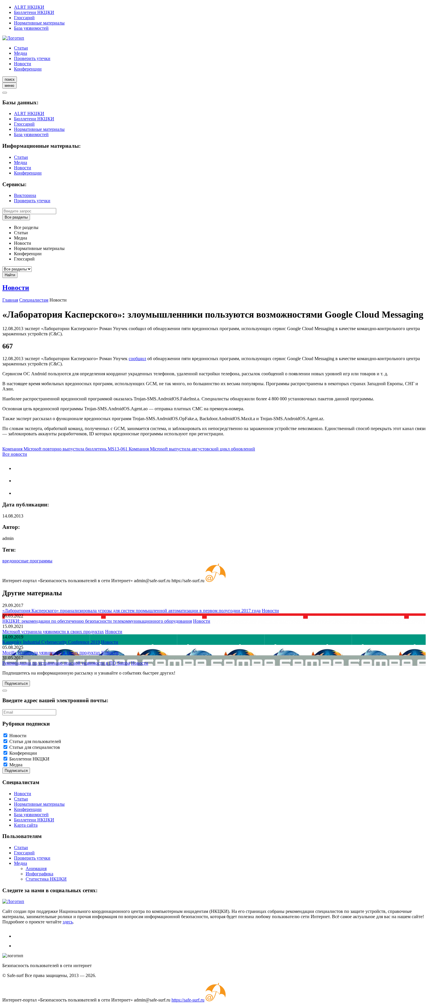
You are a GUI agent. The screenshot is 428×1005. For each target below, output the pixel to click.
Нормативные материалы (39, 22)
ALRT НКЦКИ (29, 7)
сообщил (137, 358)
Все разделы (16, 217)
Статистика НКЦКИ (46, 878)
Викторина (25, 195)
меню (9, 85)
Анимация (36, 868)
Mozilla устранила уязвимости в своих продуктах (51, 652)
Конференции (28, 68)
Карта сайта (26, 825)
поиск (10, 79)
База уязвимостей (31, 28)
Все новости (14, 454)
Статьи (21, 47)
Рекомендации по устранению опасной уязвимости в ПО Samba (66, 663)
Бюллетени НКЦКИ (34, 12)
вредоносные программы (27, 560)
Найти (10, 275)
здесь (68, 921)
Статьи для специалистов (34, 747)
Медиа (20, 53)
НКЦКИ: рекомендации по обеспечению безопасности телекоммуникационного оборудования (97, 621)
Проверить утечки (32, 58)
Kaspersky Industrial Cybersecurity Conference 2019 (51, 642)
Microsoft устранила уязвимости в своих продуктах (53, 631)
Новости (22, 63)
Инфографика (39, 873)
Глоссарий (24, 17)
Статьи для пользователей (35, 741)
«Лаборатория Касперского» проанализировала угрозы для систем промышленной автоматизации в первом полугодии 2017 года (131, 610)
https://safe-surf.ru (187, 999)
